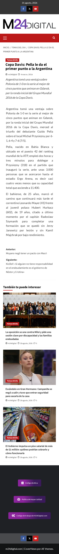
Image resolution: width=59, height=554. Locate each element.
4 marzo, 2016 (27, 74)
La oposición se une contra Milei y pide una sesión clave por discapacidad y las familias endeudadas (29, 335)
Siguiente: (29, 266)
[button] (6, 38)
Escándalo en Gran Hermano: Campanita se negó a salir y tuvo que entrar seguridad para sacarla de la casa (29, 392)
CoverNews (30, 548)
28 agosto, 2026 (26, 343)
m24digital (12, 74)
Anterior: (26, 251)
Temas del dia (12, 60)
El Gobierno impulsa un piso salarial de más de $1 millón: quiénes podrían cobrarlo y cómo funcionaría (29, 449)
